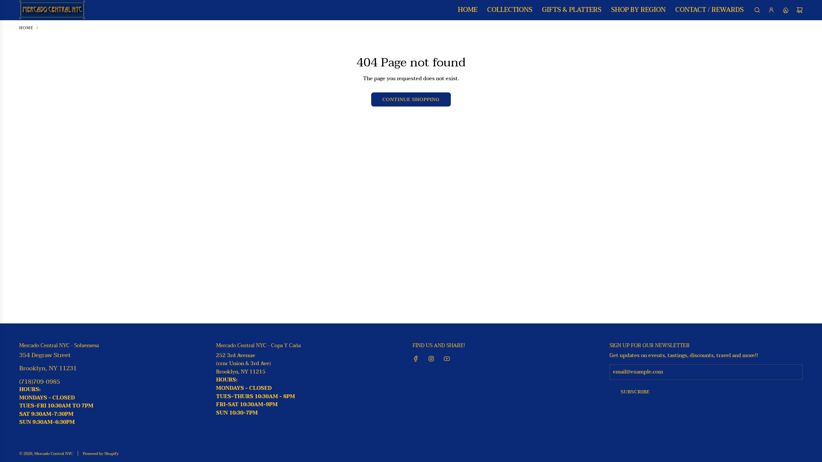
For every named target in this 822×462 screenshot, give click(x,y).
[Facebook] (416, 359)
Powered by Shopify (101, 453)
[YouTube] (447, 359)
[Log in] (771, 10)
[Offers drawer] (785, 10)
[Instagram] (431, 359)
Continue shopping (411, 99)
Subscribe (635, 392)
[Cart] (799, 10)
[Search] (757, 10)
